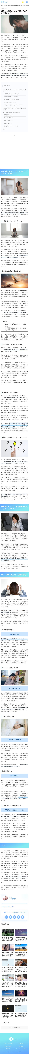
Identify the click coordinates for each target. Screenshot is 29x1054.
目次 (5, 85)
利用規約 (21, 1046)
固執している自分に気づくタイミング (13, 105)
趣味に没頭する (7, 123)
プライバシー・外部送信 (21, 1048)
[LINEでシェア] (18, 917)
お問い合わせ (8, 1046)
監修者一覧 (21, 1043)
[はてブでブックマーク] (14, 917)
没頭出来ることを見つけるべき (11, 99)
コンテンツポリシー (7, 1043)
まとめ (4, 129)
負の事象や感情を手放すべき (11, 96)
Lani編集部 (12, 899)
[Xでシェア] (6, 917)
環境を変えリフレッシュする (11, 126)
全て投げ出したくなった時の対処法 (11, 112)
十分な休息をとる (8, 120)
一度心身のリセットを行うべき (11, 93)
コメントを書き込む (14, 1027)
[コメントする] (22, 917)
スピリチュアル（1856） (8, 906)
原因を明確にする (8, 115)
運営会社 (8, 1048)
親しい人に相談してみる (10, 117)
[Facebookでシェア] (10, 917)
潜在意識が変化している (10, 102)
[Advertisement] (14, 150)
